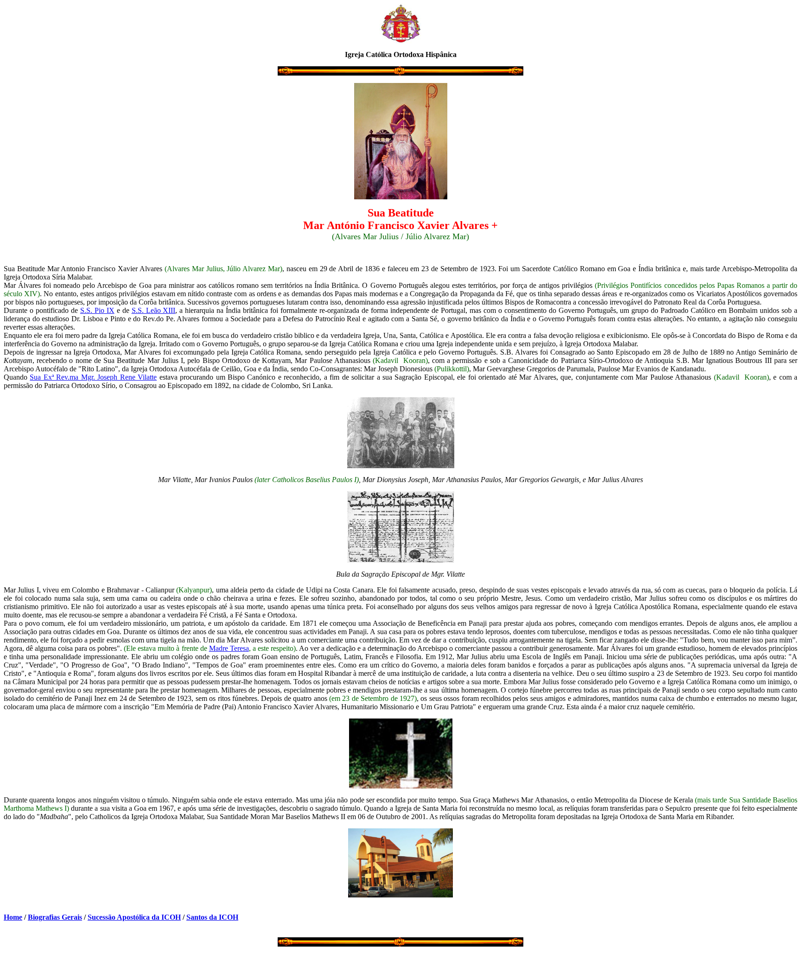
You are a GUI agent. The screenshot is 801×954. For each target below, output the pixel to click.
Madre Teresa (229, 648)
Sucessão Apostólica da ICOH (134, 917)
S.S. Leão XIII (154, 310)
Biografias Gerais (55, 917)
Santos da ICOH (212, 917)
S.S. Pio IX (97, 310)
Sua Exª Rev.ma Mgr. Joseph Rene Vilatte (93, 377)
